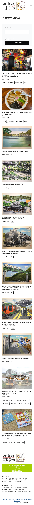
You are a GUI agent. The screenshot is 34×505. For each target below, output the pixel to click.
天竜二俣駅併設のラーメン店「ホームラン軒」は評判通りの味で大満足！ (17, 114)
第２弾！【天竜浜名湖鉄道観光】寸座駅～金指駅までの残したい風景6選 (16, 324)
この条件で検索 (17, 43)
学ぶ (12, 154)
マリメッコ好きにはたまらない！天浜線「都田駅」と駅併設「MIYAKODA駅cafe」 (17, 75)
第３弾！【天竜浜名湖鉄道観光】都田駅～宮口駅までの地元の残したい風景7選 (16, 288)
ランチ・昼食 (11, 121)
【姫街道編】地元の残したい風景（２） (12, 185)
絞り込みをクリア (9, 39)
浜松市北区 (10, 82)
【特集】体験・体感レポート (9, 400)
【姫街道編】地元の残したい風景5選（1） (13, 218)
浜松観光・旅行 (18, 82)
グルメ (4, 121)
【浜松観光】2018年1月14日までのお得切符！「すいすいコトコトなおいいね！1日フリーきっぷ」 (17, 435)
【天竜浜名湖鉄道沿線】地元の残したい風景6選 (15, 358)
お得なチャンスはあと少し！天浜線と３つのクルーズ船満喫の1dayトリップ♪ (16, 393)
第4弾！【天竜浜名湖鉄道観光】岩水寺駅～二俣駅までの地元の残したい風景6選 (17, 252)
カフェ (4, 82)
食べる (25, 121)
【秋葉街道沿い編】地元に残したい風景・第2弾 (15, 151)
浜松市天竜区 (19, 121)
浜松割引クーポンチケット (23, 400)
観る (25, 82)
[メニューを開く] (31, 6)
